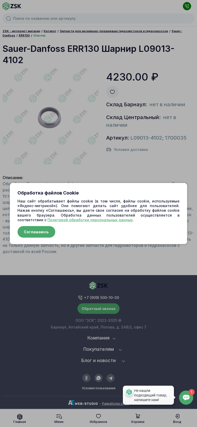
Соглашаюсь (36, 232)
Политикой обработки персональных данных (90, 220)
